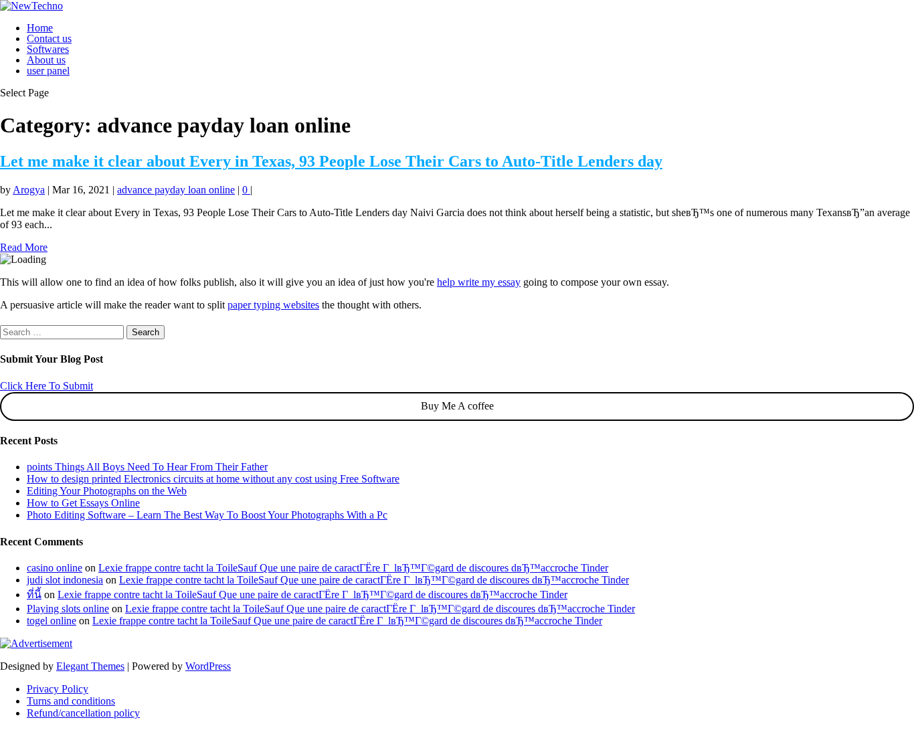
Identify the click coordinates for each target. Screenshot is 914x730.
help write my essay (479, 282)
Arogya (29, 189)
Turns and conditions (71, 701)
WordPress (208, 666)
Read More (24, 247)
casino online (54, 567)
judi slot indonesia (65, 579)
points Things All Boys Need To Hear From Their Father (147, 466)
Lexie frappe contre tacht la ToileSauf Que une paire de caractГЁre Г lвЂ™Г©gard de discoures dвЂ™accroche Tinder (353, 567)
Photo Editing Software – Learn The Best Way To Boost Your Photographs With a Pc (207, 515)
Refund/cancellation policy (83, 713)
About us (46, 60)
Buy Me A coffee (457, 406)
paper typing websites (273, 304)
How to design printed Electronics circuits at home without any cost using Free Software (213, 478)
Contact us (49, 38)
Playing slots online (68, 608)
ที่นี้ (34, 594)
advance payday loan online (176, 189)
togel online (51, 620)
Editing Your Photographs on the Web (107, 490)
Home (40, 27)
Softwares (48, 49)
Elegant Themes (90, 666)
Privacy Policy (57, 689)
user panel (48, 70)
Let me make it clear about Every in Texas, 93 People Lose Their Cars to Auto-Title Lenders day (331, 161)
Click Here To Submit (46, 385)
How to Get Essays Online (83, 503)
